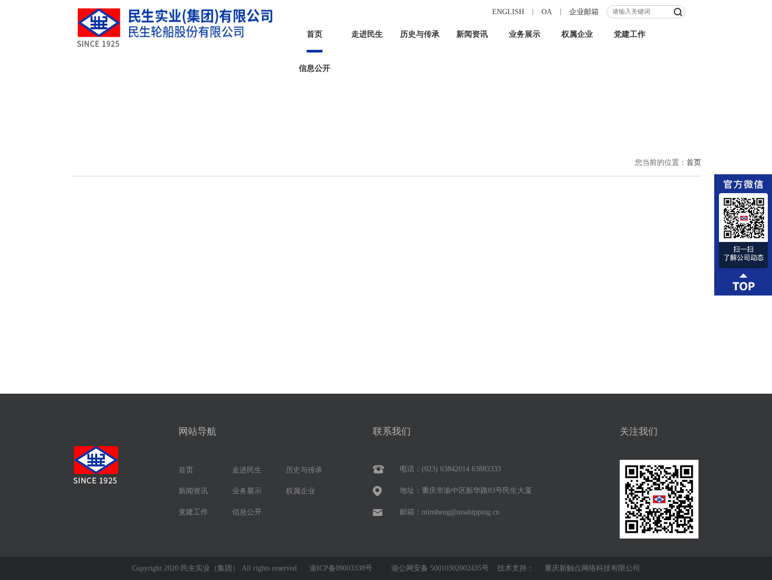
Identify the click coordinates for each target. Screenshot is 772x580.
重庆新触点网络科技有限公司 (592, 568)
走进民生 (367, 34)
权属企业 (577, 34)
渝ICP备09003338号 (340, 568)
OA (546, 12)
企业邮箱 (584, 12)
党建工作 (629, 34)
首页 (314, 34)
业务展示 (524, 34)
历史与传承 (420, 34)
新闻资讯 (472, 34)
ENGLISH (508, 12)
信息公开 (314, 68)
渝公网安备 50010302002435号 (440, 568)
